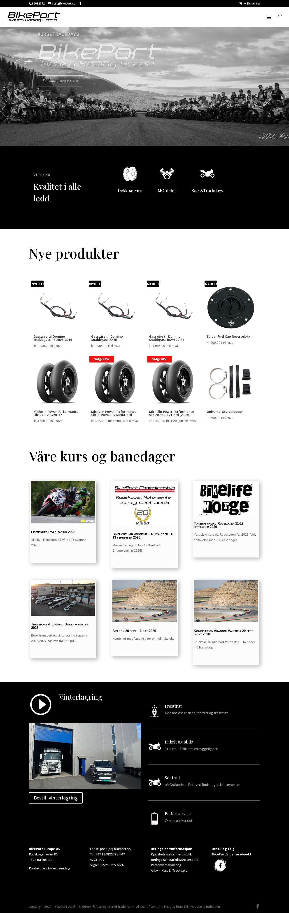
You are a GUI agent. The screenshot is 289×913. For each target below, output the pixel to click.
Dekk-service (130, 190)
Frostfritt (173, 706)
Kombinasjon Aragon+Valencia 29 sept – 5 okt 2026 (225, 632)
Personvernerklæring (166, 865)
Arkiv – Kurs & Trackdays (169, 870)
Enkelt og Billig (179, 742)
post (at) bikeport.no (115, 849)
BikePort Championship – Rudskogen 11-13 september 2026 (142, 535)
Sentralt (172, 778)
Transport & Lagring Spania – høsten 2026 (59, 626)
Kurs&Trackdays (207, 190)
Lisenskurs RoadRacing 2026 (53, 532)
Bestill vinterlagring (56, 798)
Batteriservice (178, 813)
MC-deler (167, 190)
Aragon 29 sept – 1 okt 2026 (134, 631)
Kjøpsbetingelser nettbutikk (171, 854)
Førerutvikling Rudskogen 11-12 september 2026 (218, 525)
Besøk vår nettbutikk (63, 80)
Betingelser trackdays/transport (174, 859)
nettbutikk (51, 34)
